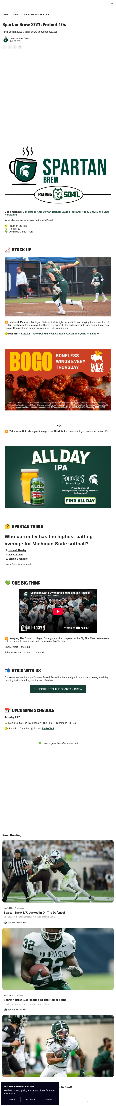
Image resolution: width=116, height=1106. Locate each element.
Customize (30, 1099)
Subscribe (16, 564)
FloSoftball (48, 728)
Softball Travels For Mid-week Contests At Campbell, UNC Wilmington (60, 333)
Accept (12, 1099)
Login (7, 564)
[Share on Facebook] (4, 47)
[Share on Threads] (15, 47)
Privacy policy (20, 1090)
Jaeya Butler (15, 554)
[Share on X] (10, 47)
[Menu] (112, 3)
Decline (48, 1099)
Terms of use (38, 1090)
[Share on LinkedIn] (20, 47)
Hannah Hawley (17, 550)
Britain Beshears (18, 559)
